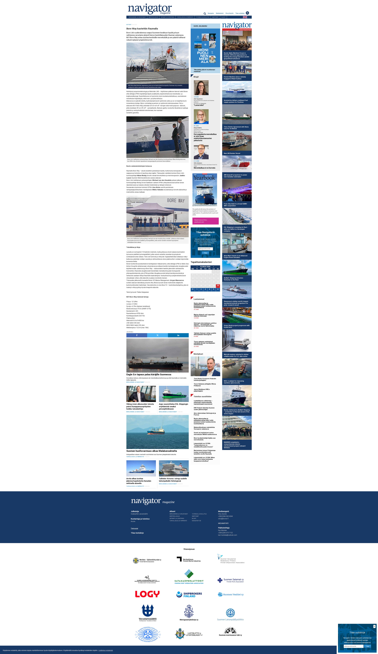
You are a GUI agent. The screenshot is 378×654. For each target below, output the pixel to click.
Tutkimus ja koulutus (202, 17)
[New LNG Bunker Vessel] (237, 141)
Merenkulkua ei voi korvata (204, 168)
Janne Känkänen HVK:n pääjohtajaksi (202, 390)
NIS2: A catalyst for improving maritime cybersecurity (234, 382)
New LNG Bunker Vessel (232, 153)
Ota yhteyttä (229, 13)
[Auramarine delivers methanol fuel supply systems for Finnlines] (237, 89)
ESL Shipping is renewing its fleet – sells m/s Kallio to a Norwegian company (236, 229)
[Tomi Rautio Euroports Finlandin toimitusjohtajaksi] (205, 366)
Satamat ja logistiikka (167, 17)
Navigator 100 (132, 20)
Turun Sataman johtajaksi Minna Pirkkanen (205, 384)
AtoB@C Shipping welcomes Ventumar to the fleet (233, 279)
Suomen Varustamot (198, 132)
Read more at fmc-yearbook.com (200, 221)
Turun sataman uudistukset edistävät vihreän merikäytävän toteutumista (204, 343)
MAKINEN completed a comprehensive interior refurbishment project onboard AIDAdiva (234, 445)
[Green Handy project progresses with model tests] (237, 315)
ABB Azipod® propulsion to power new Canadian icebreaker (235, 176)
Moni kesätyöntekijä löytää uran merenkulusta (205, 439)
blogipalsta (203, 103)
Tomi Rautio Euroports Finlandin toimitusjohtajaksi (205, 379)
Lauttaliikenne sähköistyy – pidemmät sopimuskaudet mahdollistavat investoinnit (203, 402)
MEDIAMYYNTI (223, 523)
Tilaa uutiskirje (239, 13)
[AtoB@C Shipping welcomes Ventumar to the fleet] (237, 268)
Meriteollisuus (153, 17)
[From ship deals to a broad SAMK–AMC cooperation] (237, 190)
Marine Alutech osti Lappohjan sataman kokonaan (204, 315)
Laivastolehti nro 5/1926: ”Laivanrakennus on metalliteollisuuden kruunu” (203, 445)
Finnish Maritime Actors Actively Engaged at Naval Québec (235, 78)
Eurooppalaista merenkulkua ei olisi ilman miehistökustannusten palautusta (205, 137)
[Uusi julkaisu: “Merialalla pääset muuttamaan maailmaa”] (205, 48)
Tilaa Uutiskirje (137, 533)
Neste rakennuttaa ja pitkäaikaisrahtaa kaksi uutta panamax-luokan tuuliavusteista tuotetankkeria (205, 305)
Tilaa (205, 253)
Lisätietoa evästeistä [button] (106, 650)
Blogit (223, 17)
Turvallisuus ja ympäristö (185, 17)
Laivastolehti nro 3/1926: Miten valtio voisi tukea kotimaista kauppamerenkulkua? (204, 459)
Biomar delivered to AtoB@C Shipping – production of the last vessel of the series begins (237, 411)
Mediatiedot (220, 13)
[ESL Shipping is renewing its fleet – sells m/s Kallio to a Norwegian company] (237, 216)
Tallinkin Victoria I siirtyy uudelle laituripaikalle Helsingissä (205, 333)
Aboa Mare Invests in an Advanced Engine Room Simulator (235, 256)
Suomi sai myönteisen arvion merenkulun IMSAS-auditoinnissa (205, 433)
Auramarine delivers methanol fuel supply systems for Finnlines (236, 101)
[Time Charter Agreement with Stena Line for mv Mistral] (237, 115)
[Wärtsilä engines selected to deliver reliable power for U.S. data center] (237, 341)
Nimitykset (215, 17)
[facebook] (136, 335)
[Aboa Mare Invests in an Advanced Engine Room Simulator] (237, 243)
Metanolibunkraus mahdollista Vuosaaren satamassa (204, 428)
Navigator (211, 13)
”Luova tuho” (199, 105)
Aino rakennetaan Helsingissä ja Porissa (205, 414)
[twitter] (157, 335)
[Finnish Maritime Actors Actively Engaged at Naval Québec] (237, 68)
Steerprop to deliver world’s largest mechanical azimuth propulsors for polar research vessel (236, 303)
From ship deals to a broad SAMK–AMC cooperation (235, 205)
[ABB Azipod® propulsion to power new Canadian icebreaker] (237, 164)
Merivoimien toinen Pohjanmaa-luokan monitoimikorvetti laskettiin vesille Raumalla (205, 452)
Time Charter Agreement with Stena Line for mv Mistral (236, 128)
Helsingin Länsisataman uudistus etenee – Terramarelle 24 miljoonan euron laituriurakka (205, 324)
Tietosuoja (134, 528)
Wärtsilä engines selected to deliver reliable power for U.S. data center (236, 355)
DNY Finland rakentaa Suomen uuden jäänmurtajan (204, 408)
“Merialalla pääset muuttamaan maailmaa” (204, 70)
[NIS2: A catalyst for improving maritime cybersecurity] (237, 369)
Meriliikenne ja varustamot (137, 17)
